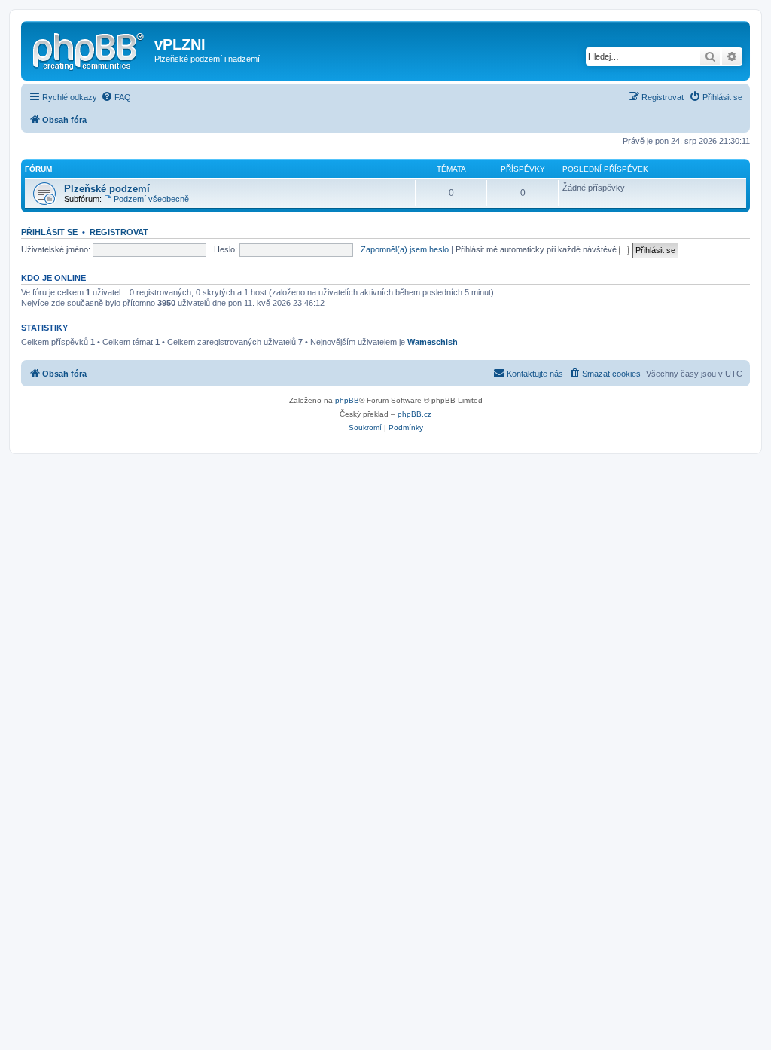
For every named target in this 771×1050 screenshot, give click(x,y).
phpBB (347, 400)
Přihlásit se (49, 232)
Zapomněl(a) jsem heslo (405, 249)
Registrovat (119, 232)
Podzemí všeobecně (151, 198)
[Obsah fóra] (89, 49)
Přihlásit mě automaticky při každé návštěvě (537, 249)
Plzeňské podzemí (107, 188)
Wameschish (432, 341)
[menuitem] (116, 97)
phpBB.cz (414, 414)
